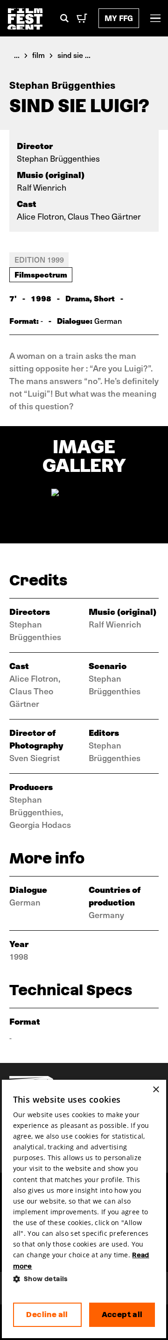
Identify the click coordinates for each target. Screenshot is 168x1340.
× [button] (155, 1089)
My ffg (119, 18)
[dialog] (84, 1209)
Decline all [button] (47, 1314)
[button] (84, 1279)
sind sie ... (74, 55)
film (38, 55)
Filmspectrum (40, 274)
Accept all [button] (122, 1314)
